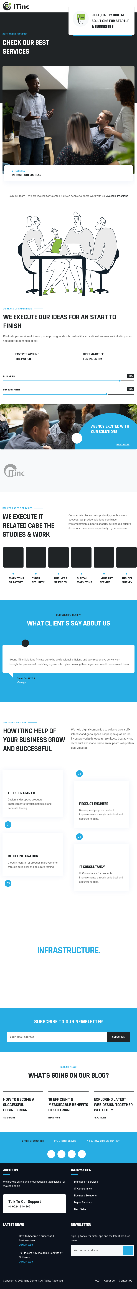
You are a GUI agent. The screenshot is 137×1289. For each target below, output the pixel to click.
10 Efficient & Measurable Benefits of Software (68, 1105)
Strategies (18, 170)
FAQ (97, 1280)
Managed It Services (86, 1181)
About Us (109, 1280)
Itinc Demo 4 (31, 1280)
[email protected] (32, 1141)
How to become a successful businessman (18, 1105)
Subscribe (118, 1037)
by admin (17, 1086)
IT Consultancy (83, 1188)
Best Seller (80, 1209)
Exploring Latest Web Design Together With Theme (113, 1105)
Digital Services (83, 1202)
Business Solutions (85, 1195)
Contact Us (125, 1280)
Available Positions (117, 196)
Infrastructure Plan (26, 175)
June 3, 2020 (26, 1245)
